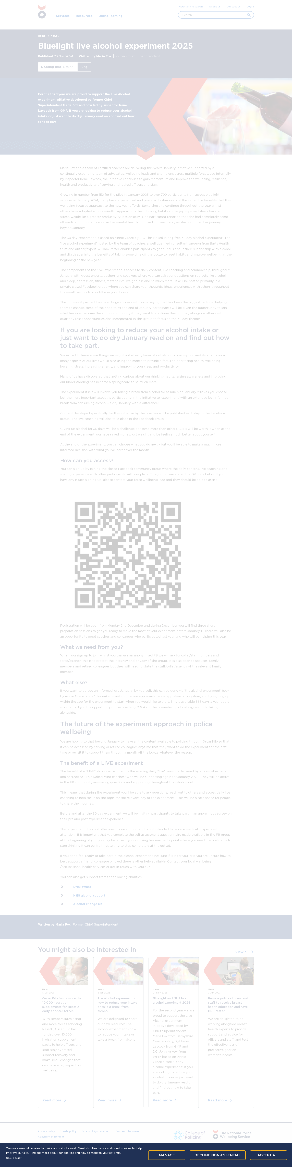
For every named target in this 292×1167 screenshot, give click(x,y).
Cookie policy (13, 1157)
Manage (167, 1155)
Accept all (268, 1155)
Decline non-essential (217, 1155)
